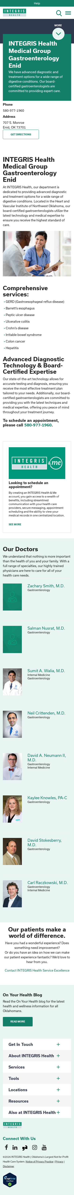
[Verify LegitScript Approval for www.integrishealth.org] (10, 1179)
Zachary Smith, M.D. (46, 586)
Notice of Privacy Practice (39, 1161)
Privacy (59, 1161)
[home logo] (12, 13)
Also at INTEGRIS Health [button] (32, 1112)
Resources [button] (18, 1101)
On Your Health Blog (22, 995)
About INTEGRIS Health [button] (31, 1055)
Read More (17, 1021)
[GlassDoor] (25, 1147)
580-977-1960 (13, 110)
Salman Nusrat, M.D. (46, 628)
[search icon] (60, 12)
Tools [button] (14, 1078)
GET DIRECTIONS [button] (21, 134)
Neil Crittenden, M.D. (46, 713)
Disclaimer (8, 1166)
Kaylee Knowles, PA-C (47, 797)
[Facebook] (6, 1147)
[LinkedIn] (15, 1147)
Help (37, 3)
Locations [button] (18, 1089)
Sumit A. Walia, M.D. (46, 670)
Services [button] (17, 1067)
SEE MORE (15, 524)
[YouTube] (44, 1147)
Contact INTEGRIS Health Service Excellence (37, 970)
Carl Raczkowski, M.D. (48, 882)
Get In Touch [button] (21, 1044)
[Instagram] (34, 1147)
